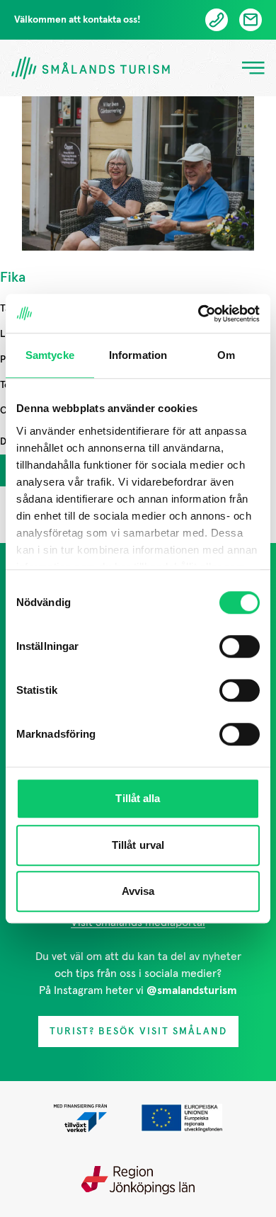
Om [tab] (226, 355)
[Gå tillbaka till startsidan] (90, 68)
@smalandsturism (191, 990)
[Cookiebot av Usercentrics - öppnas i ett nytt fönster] (198, 313)
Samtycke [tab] (49, 355)
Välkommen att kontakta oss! (77, 20)
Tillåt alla (137, 798)
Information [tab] (138, 355)
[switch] (239, 646)
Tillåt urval (138, 845)
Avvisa (138, 891)
